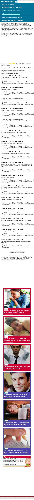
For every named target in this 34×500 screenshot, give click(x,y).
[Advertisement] (17, 50)
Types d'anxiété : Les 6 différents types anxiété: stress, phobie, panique (17, 339)
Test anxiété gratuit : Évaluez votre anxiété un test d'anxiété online (15, 395)
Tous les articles (9, 313)
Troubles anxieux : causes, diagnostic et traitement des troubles (17, 367)
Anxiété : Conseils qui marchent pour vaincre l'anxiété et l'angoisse (16, 311)
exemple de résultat (6, 35)
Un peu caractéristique (13, 82)
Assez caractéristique (20, 82)
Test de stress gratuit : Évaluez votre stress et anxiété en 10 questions (16, 423)
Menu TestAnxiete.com (8, 2)
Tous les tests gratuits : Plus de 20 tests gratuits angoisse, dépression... (16, 451)
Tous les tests (9, 397)
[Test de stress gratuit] (6, 421)
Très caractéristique (28, 82)
